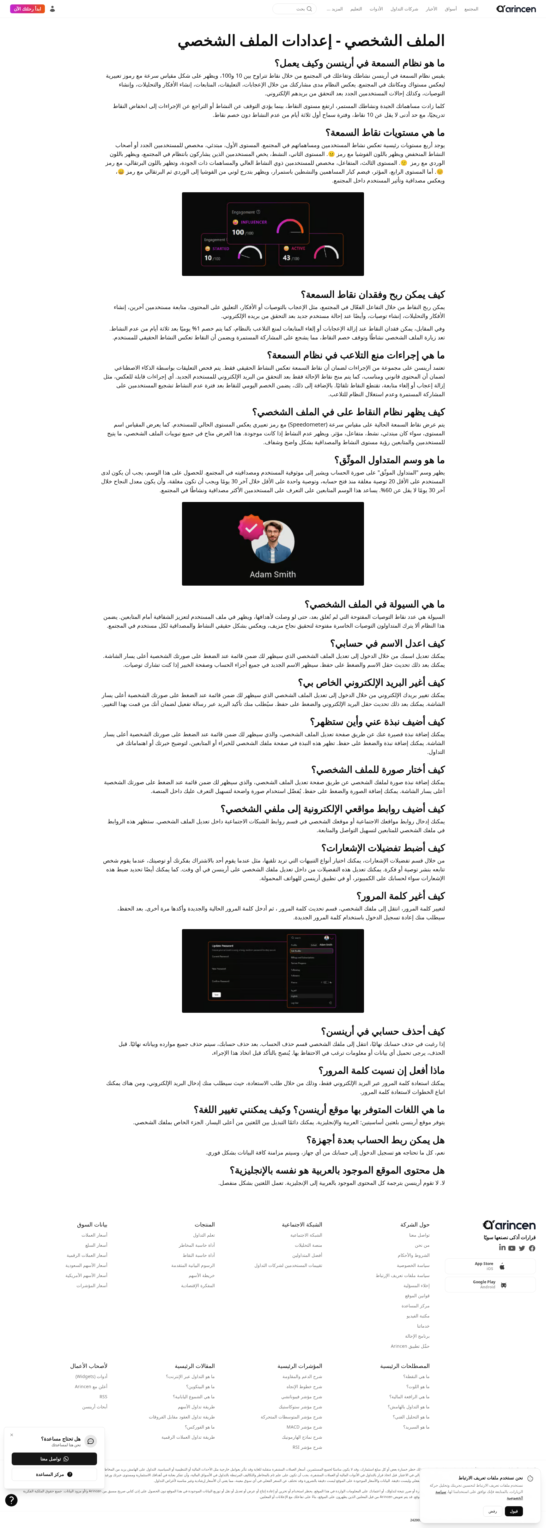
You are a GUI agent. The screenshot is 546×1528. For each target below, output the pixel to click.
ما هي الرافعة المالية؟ (409, 1397)
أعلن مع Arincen (91, 1386)
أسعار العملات (94, 1235)
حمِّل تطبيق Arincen (410, 1346)
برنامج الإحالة (417, 1336)
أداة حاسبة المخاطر (197, 1245)
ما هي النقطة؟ (416, 1376)
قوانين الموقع (417, 1295)
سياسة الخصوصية (413, 1265)
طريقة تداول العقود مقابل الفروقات (182, 1417)
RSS (103, 1397)
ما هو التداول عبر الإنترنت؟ (190, 1376)
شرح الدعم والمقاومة (302, 1376)
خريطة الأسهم (202, 1275)
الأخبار (431, 9)
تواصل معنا (419, 1235)
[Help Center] (11, 1500)
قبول (514, 1510)
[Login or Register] (52, 8)
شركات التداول (404, 9)
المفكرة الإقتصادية (198, 1285)
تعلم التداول (204, 1235)
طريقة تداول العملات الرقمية (188, 1437)
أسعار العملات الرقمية (87, 1255)
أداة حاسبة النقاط (199, 1255)
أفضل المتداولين (307, 1255)
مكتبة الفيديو (418, 1316)
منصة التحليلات (308, 1245)
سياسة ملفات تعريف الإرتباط (403, 1275)
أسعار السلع (96, 1245)
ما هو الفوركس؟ (200, 1427)
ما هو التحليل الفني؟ (411, 1417)
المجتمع (471, 9)
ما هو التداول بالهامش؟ (409, 1407)
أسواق (451, 9)
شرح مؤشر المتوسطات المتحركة (291, 1417)
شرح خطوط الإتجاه (304, 1386)
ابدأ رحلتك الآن (27, 9)
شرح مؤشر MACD (304, 1427)
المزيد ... (335, 9)
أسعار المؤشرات (91, 1285)
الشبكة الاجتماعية (306, 1235)
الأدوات (376, 9)
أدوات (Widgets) (91, 1376)
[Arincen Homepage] (516, 9)
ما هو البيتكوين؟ (200, 1386)
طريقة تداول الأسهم (196, 1407)
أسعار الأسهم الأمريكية (86, 1275)
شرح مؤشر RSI (307, 1447)
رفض (492, 1510)
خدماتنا (423, 1326)
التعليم (356, 9)
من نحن (422, 1245)
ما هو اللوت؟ (418, 1386)
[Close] (11, 1435)
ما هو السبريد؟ (416, 1427)
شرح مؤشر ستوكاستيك (300, 1407)
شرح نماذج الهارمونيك (302, 1437)
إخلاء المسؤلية (416, 1285)
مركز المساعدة (416, 1306)
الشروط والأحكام (414, 1255)
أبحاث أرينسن (94, 1407)
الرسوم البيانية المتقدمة (193, 1265)
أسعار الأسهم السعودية (86, 1265)
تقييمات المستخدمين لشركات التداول (288, 1265)
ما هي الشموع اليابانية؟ (194, 1397)
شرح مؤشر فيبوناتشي (301, 1397)
